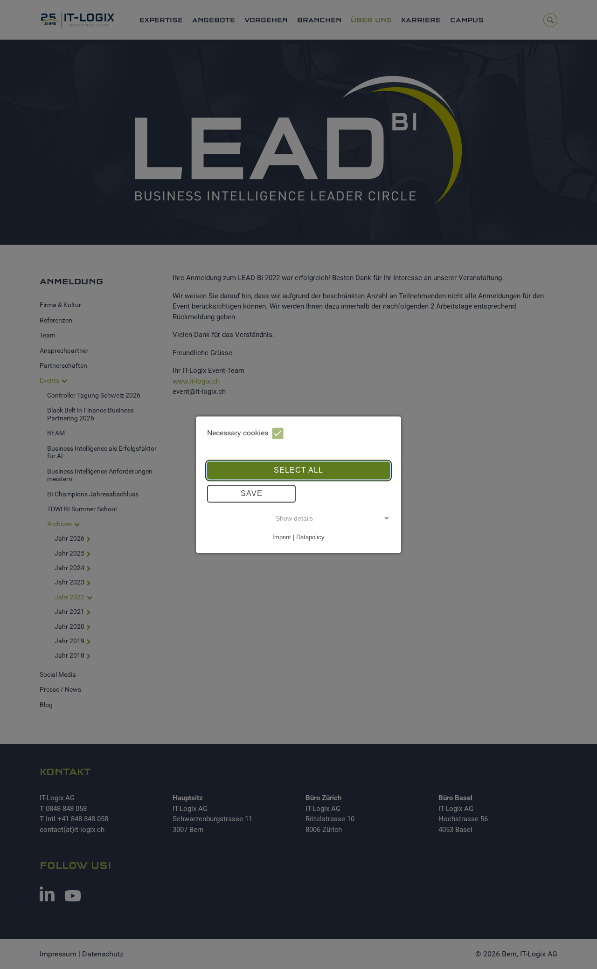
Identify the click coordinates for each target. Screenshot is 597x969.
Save (252, 493)
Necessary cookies (237, 432)
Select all (298, 470)
